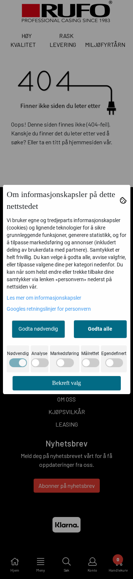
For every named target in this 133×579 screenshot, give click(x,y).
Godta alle (100, 329)
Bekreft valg (66, 383)
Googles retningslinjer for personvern (49, 309)
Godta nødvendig (38, 329)
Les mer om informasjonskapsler (44, 298)
